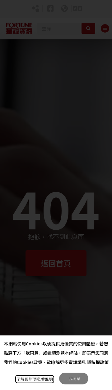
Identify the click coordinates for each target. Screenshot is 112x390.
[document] (56, 195)
